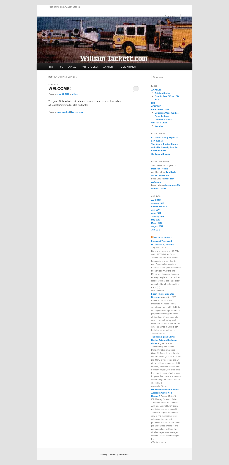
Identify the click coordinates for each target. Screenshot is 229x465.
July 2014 (155, 209)
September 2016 (159, 206)
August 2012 (157, 226)
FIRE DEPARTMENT (127, 66)
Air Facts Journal (163, 237)
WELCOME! (59, 88)
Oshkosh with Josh (160, 153)
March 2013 (156, 222)
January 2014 (157, 216)
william (75, 94)
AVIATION (108, 66)
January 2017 (157, 203)
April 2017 (156, 199)
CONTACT (72, 66)
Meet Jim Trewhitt (159, 168)
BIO (61, 66)
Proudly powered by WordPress (114, 454)
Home (52, 66)
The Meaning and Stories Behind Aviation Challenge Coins (164, 340)
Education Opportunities (167, 112)
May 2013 (155, 219)
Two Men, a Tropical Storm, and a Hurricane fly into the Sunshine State (164, 147)
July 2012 (155, 229)
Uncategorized (63, 112)
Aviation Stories (162, 92)
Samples (159, 125)
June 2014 (156, 213)
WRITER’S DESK (90, 66)
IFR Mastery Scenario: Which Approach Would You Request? (165, 392)
